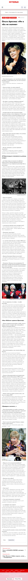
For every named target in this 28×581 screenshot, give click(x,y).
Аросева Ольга (22, 17)
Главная (3, 570)
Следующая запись (6, 554)
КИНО (4, 17)
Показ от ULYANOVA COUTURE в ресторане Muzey (13, 551)
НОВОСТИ (16, 570)
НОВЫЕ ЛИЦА (22, 570)
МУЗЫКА (14, 571)
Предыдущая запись (6, 548)
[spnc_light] (25, 7)
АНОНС (12, 570)
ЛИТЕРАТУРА (19, 571)
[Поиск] (22, 7)
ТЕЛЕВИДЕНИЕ (13, 17)
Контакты (7, 570)
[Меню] (2, 7)
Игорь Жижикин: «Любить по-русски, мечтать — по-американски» (13, 556)
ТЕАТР (8, 17)
